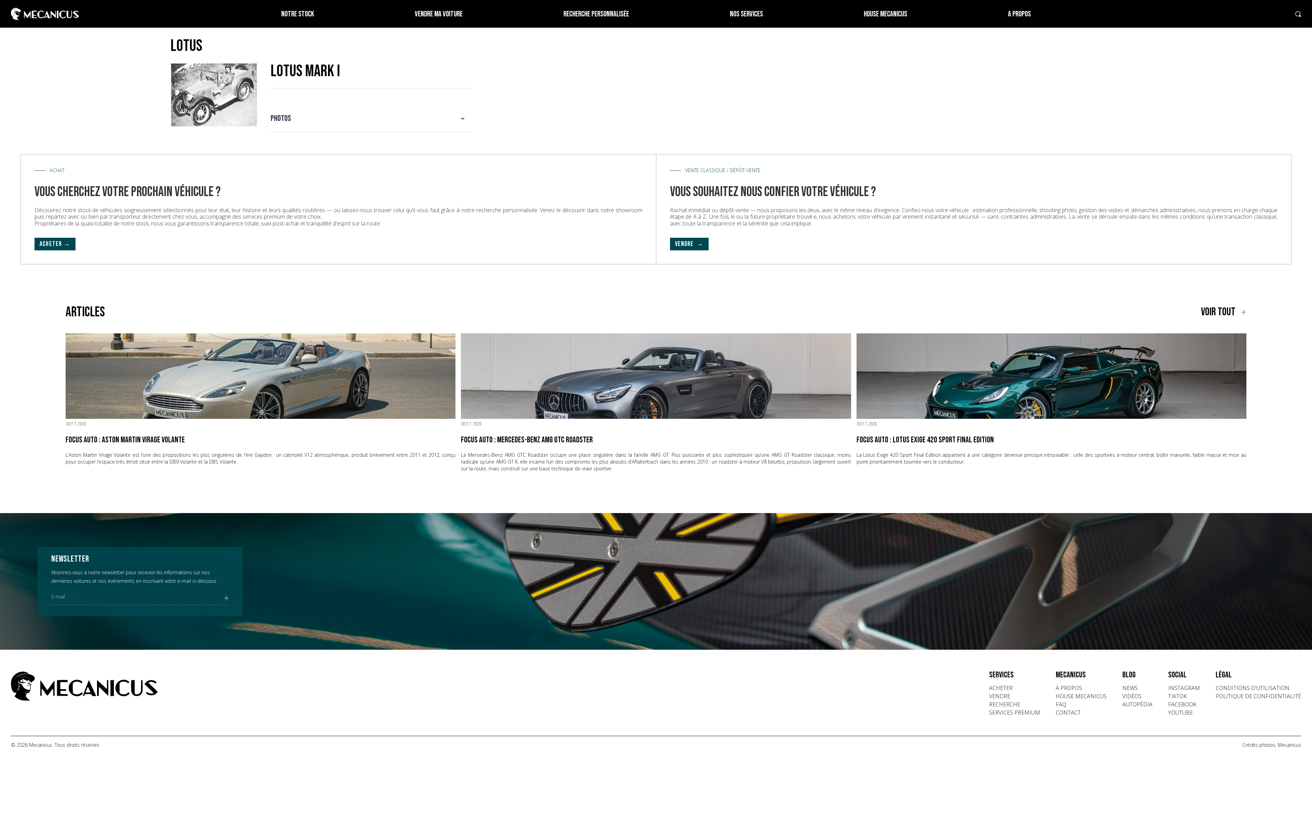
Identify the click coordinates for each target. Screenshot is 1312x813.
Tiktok (1177, 696)
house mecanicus (1081, 696)
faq (1061, 704)
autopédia (1137, 704)
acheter (1001, 688)
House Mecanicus (885, 14)
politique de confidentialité (1258, 696)
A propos (1019, 14)
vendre (999, 696)
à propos (1069, 688)
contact (1068, 712)
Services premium (1014, 712)
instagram (1184, 688)
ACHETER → (55, 244)
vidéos (1132, 696)
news (1130, 688)
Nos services (746, 14)
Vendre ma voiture (439, 14)
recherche (1004, 704)
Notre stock (297, 14)
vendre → (689, 244)
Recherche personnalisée (596, 14)
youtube (1180, 712)
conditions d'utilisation (1252, 688)
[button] (371, 118)
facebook (1182, 704)
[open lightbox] (213, 95)
